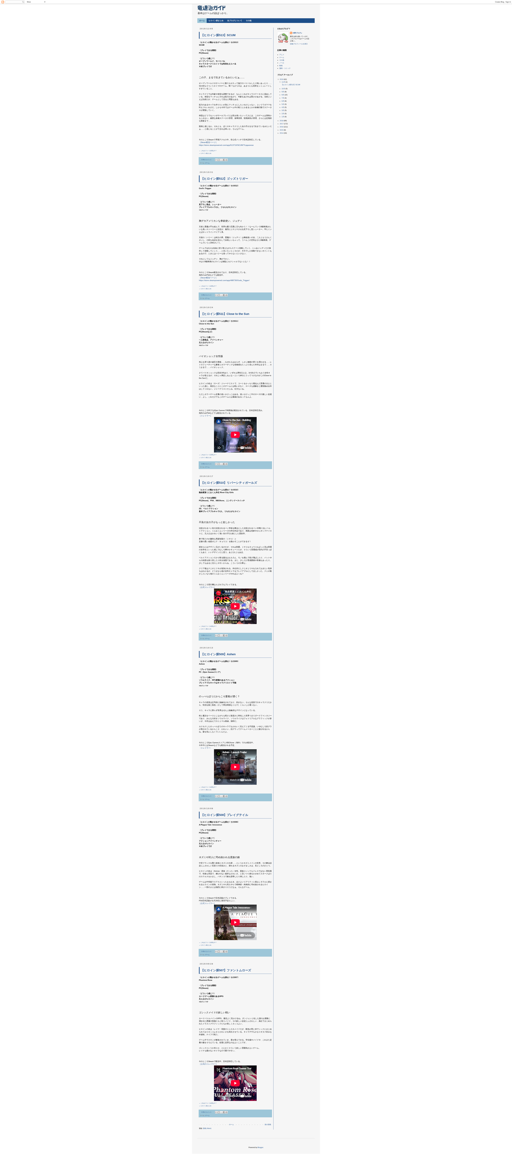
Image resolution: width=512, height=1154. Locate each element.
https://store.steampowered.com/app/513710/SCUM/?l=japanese (226, 145)
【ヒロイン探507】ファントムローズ (226, 970)
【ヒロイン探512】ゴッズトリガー (224, 178)
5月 (283, 104)
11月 (283, 82)
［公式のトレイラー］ (208, 1064)
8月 (283, 95)
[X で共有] (221, 160)
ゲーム (207, 163)
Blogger (260, 1147)
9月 (283, 92)
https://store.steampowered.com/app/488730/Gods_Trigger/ (224, 280)
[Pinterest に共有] (226, 160)
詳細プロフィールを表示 (299, 44)
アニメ (281, 55)
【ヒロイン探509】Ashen (218, 654)
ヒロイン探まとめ (216, 20)
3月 (283, 110)
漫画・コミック (285, 68)
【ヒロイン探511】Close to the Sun (225, 314)
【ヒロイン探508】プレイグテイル (224, 815)
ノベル (281, 63)
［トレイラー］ (205, 416)
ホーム (202, 20)
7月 (283, 98)
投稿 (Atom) (207, 1128)
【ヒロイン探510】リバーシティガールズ (229, 482)
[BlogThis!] (218, 160)
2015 (282, 130)
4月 (283, 107)
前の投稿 (268, 1124)
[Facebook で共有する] (224, 160)
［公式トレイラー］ (207, 587)
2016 (282, 127)
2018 (282, 121)
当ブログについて (234, 20)
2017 (282, 124)
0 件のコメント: (206, 159)
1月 (283, 117)
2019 (282, 79)
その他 (248, 20)
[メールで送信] (216, 160)
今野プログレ (297, 33)
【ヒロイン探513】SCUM (218, 35)
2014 (282, 133)
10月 (283, 89)
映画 (281, 66)
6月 (283, 101)
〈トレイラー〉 (205, 748)
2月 (283, 114)
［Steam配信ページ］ (208, 142)
